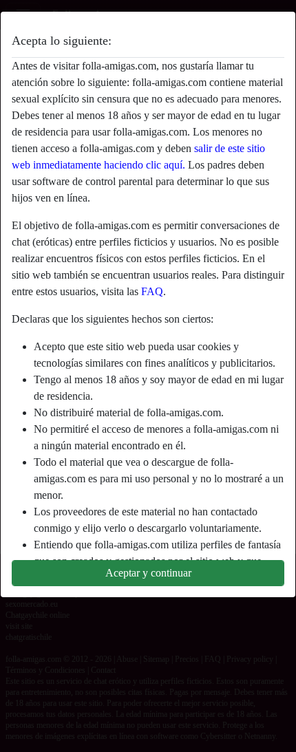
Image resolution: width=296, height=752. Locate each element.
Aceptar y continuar (148, 573)
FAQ (152, 291)
